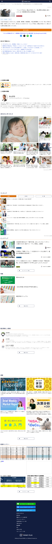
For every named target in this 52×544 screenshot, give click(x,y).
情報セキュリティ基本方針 (21, 517)
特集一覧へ (26, 306)
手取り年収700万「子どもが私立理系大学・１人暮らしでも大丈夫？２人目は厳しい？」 (23, 47)
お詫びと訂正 (19, 529)
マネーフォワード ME (20, 531)
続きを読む (26, 30)
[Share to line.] (28, 36)
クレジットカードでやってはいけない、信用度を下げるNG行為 (17, 49)
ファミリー (8, 4)
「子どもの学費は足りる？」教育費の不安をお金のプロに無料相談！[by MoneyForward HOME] (24, 33)
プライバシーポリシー (20, 519)
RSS (17, 527)
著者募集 (18, 525)
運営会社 (18, 515)
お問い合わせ (19, 523)
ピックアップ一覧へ (26, 270)
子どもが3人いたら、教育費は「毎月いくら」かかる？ (15, 44)
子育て (10, 19)
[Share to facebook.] (21, 36)
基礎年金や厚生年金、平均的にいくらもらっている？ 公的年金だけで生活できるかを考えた (23, 46)
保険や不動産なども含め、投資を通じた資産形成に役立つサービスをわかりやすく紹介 (22, 53)
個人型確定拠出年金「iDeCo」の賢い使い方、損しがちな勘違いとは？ (19, 51)
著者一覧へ (26, 352)
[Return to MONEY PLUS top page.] (26, 1)
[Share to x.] (24, 36)
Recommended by (46, 169)
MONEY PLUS (3, 4)
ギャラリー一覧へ (26, 491)
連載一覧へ (26, 438)
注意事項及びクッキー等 (21, 521)
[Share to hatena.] (31, 36)
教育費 (6, 19)
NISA (2, 19)
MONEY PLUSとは (20, 513)
